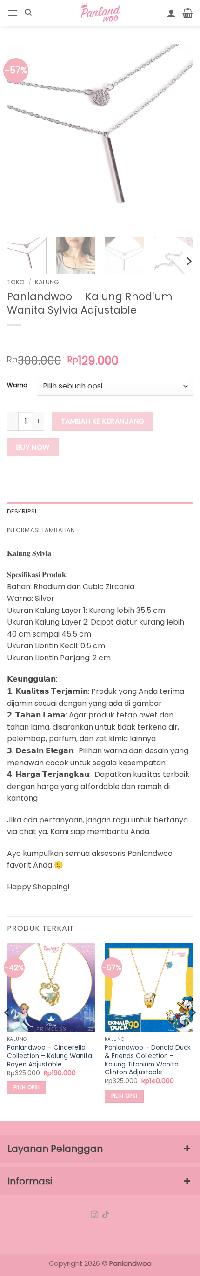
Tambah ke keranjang (103, 421)
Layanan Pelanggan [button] (55, 1148)
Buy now (33, 447)
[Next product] (15, 340)
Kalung (47, 282)
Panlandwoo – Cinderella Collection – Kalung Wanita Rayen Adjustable (49, 1056)
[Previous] (22, 137)
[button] (12, 12)
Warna (17, 385)
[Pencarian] (28, 12)
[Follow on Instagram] (94, 1215)
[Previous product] (33, 340)
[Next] (177, 137)
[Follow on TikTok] (105, 1215)
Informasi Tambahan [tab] (41, 530)
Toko (16, 282)
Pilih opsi (26, 1087)
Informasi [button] (29, 1181)
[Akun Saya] (171, 13)
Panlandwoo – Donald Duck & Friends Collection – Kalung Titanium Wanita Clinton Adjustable (148, 1060)
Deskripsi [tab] (21, 511)
